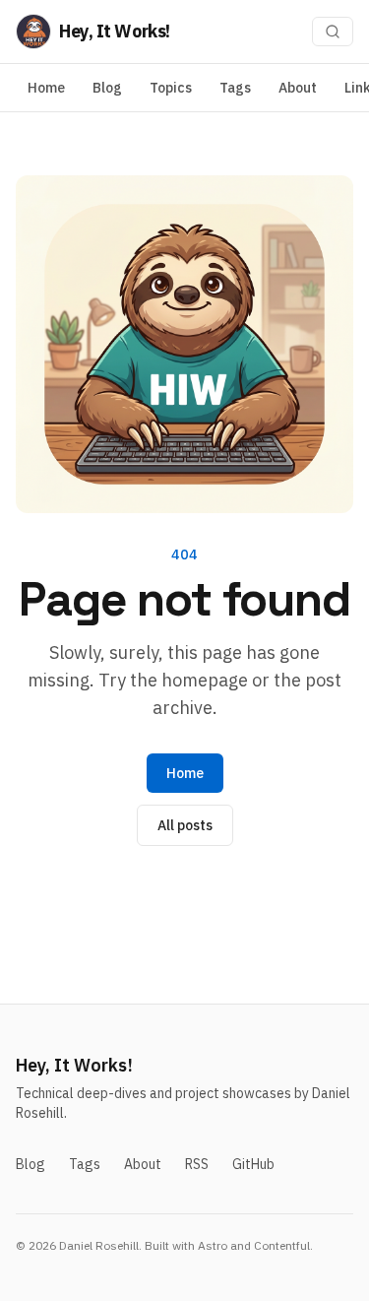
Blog (107, 88)
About (297, 88)
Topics (171, 88)
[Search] (332, 31)
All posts (185, 825)
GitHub (253, 1164)
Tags (235, 88)
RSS (197, 1164)
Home (46, 88)
